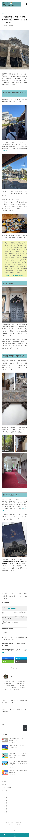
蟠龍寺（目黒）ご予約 (15, 824)
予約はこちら (6, 150)
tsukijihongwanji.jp (12, 608)
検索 (3, 724)
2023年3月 (4, 803)
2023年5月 (4, 797)
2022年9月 (4, 806)
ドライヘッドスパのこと (7, 787)
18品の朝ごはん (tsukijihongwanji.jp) (14, 275)
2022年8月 (4, 809)
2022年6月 (4, 812)
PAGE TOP (26, 810)
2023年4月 (4, 800)
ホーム (7, 822)
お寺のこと (4, 13)
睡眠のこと (4, 790)
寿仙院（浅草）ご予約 (16, 822)
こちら (10, 645)
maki (11, 25)
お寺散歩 (15, 668)
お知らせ (4, 784)
